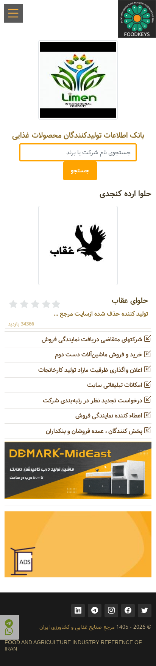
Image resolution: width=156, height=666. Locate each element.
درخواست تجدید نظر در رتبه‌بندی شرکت (93, 400)
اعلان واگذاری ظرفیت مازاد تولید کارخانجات (91, 370)
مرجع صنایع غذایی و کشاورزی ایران (77, 627)
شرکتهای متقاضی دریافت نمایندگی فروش (93, 339)
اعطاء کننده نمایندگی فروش (109, 415)
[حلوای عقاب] (78, 245)
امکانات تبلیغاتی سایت (115, 385)
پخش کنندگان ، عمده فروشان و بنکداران (95, 431)
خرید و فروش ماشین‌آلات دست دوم (99, 354)
